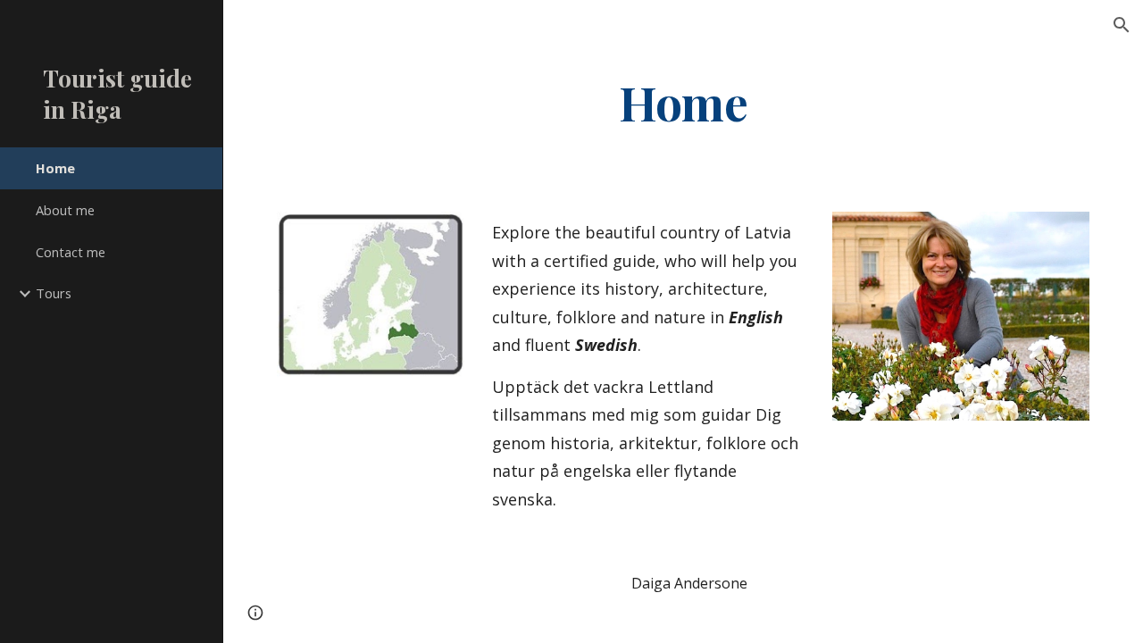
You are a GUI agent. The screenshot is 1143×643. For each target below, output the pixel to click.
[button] (1121, 25)
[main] (682, 101)
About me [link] (65, 210)
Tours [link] (53, 293)
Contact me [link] (70, 252)
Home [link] (55, 168)
